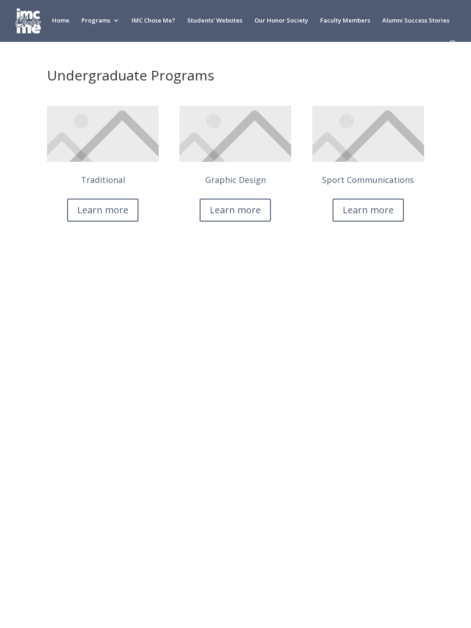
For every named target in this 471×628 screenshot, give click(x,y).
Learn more (102, 210)
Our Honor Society (281, 20)
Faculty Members (345, 20)
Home (60, 20)
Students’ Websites (214, 20)
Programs (95, 20)
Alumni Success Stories (415, 20)
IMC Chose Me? (153, 20)
